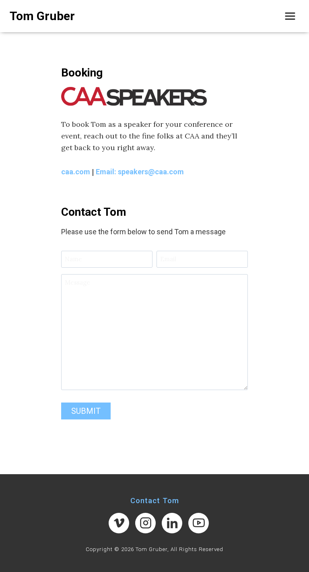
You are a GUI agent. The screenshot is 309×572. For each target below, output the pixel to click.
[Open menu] (289, 16)
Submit (86, 411)
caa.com (75, 171)
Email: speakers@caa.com (140, 171)
